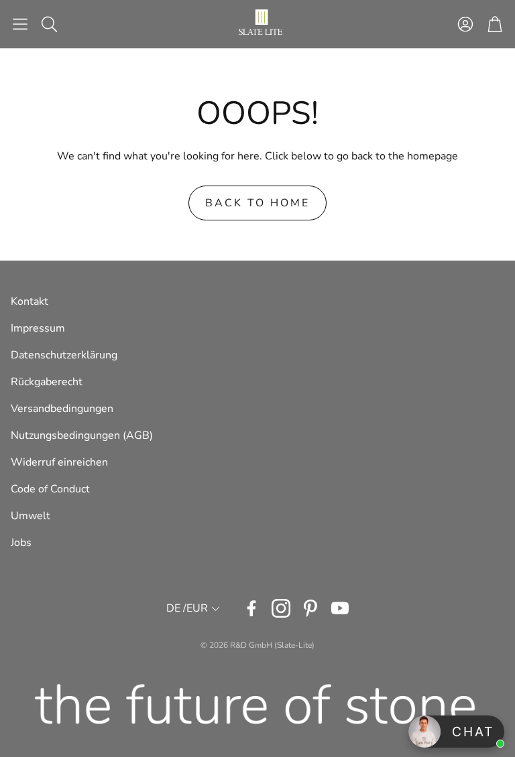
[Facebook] (251, 608)
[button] (20, 24)
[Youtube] (340, 608)
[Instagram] (281, 608)
